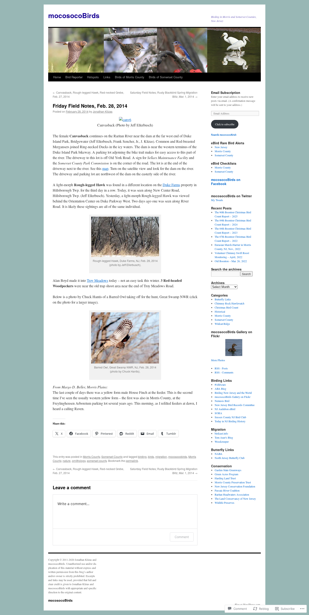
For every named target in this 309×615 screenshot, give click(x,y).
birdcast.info (221, 433)
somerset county (97, 461)
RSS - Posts (221, 368)
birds (151, 456)
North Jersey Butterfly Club (230, 458)
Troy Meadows (97, 280)
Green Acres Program (226, 474)
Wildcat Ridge (222, 323)
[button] (125, 237)
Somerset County (112, 456)
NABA (218, 454)
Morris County (91, 456)
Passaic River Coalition (227, 490)
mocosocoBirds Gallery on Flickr (232, 397)
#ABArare (220, 384)
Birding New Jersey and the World (233, 392)
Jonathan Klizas (102, 111)
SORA (218, 413)
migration (161, 456)
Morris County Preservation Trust (233, 482)
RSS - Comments (224, 372)
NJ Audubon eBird (225, 409)
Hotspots (93, 77)
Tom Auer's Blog (224, 437)
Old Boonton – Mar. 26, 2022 (231, 261)
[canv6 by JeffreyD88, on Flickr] (125, 119)
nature (67, 461)
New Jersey (221, 147)
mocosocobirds (177, 456)
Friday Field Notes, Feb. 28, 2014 (90, 105)
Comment (182, 537)
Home (57, 77)
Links (106, 77)
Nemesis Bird (222, 401)
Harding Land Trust (225, 478)
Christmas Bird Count (226, 307)
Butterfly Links (223, 299)
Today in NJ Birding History (230, 421)
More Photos (218, 360)
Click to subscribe (224, 124)
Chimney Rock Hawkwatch (229, 303)
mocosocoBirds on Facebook (225, 181)
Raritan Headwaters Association (232, 494)
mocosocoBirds (74, 15)
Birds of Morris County (129, 77)
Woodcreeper (222, 441)
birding (142, 456)
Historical (220, 311)
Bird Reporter (74, 77)
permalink (132, 461)
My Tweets (217, 200)
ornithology (79, 461)
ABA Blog (220, 388)
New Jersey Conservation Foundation (235, 486)
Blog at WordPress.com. (248, 604)
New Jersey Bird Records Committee (234, 405)
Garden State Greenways (228, 470)
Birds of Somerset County (166, 77)
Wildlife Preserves (224, 502)
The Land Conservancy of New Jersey (235, 498)
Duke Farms (171, 184)
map (105, 168)
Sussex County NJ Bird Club (230, 417)
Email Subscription (225, 92)
